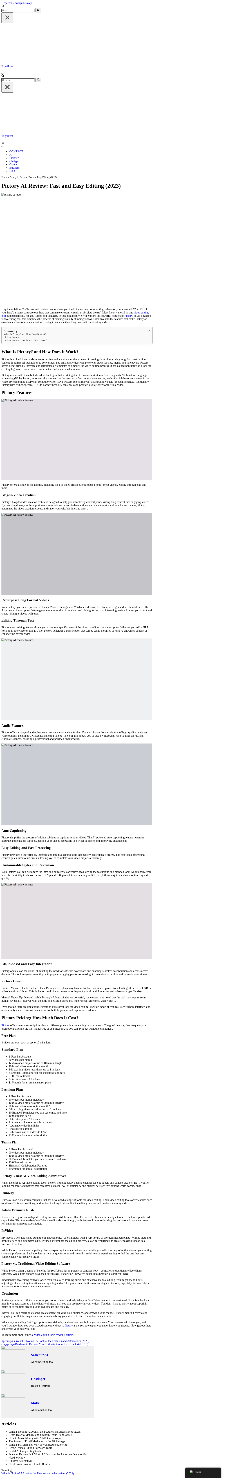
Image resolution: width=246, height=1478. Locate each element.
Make (35, 1403)
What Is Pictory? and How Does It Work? (25, 334)
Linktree (14, 157)
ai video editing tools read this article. (53, 1334)
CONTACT (16, 151)
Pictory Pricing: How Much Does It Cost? (25, 340)
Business (14, 167)
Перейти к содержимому (16, 3)
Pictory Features (12, 337)
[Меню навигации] (2, 73)
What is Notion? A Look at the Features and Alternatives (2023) (37, 1473)
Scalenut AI (39, 1355)
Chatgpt (13, 161)
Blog (12, 170)
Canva (13, 164)
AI (10, 154)
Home (4, 177)
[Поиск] (2, 6)
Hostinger (38, 1379)
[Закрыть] (7, 17)
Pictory (128, 315)
